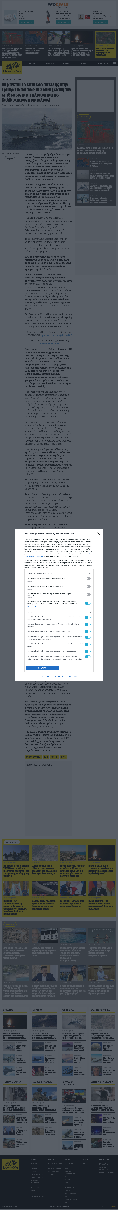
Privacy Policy (72, 676)
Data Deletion (46, 676)
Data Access (59, 676)
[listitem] (59, 573)
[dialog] (59, 605)
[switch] (88, 578)
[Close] (99, 534)
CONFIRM (42, 668)
